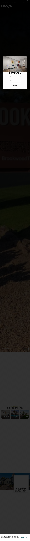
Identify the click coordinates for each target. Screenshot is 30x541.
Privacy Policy (17, 87)
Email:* (10, 81)
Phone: (10, 83)
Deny (26, 537)
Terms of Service (21, 87)
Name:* (10, 80)
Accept (22, 537)
